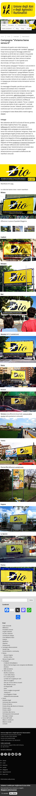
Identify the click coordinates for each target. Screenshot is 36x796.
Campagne (16, 36)
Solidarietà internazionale (11, 696)
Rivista (4, 653)
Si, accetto (5, 793)
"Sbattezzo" (7, 692)
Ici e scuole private (9, 676)
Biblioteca (5, 627)
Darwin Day (6, 649)
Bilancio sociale (7, 722)
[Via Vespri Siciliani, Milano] (18, 231)
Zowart (3, 114)
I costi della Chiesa (9, 675)
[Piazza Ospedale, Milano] (29, 231)
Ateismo (5, 765)
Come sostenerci (6, 29)
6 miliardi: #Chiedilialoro (10, 663)
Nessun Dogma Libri (8, 659)
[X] (17, 610)
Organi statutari (7, 631)
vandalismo (14, 334)
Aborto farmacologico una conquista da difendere (18, 665)
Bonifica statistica (9, 673)
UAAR (8, 36)
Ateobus (6, 667)
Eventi (4, 698)
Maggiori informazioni (9, 790)
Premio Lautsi (7, 708)
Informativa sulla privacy (8, 779)
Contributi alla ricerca (9, 712)
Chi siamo (10, 25)
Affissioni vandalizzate (16, 467)
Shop (22, 28)
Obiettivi (5, 643)
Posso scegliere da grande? (12, 690)
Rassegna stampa (8, 716)
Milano (3, 192)
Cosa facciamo (21, 25)
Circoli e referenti (7, 633)
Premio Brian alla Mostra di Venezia (13, 706)
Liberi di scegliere (9, 680)
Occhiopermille (8, 686)
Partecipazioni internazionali (11, 714)
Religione (5, 769)
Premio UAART (7, 710)
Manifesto (5, 641)
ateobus (30, 49)
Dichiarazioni (6, 645)
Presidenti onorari (8, 629)
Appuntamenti (7, 772)
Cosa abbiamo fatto (8, 637)
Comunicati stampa (8, 635)
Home (4, 25)
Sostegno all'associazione (10, 647)
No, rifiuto (13, 793)
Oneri (5, 688)
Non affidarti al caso (10, 684)
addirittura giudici (20, 95)
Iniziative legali (7, 700)
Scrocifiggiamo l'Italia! (10, 694)
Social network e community (11, 651)
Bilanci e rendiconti (8, 720)
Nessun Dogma (8, 655)
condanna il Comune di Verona (23, 143)
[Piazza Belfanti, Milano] (6, 231)
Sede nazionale (7, 626)
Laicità (4, 767)
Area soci (5, 774)
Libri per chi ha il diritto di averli (13, 682)
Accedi (28, 28)
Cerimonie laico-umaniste (10, 702)
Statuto (5, 639)
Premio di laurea (7, 704)
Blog (17, 28)
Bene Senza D (25, 36)
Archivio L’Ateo (8, 657)
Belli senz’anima (8, 669)
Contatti (5, 724)
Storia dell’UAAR (7, 718)
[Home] (18, 18)
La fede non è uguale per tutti (12, 678)
